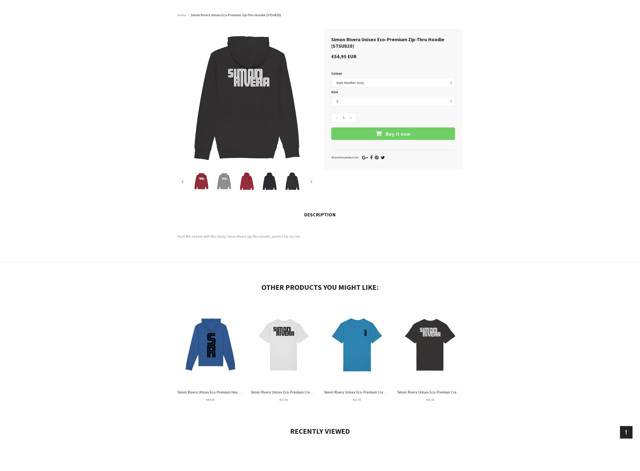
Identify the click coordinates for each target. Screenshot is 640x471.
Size (334, 92)
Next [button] (311, 181)
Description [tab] (320, 214)
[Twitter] (383, 157)
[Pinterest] (376, 157)
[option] (201, 181)
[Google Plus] (365, 157)
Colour (336, 73)
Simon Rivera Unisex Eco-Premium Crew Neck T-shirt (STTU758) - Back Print (456, 392)
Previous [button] (183, 181)
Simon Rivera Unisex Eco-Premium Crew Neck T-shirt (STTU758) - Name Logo (310, 392)
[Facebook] (371, 157)
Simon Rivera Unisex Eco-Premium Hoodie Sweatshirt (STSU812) (227, 392)
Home (182, 15)
